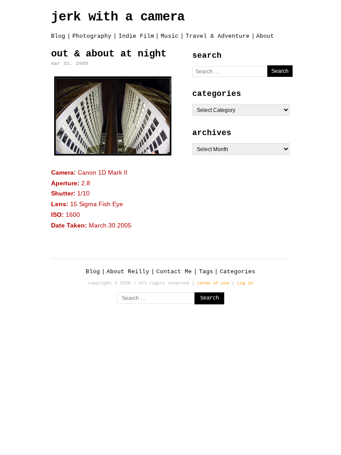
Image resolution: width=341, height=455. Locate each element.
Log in (245, 283)
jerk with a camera (118, 17)
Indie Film (136, 36)
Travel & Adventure (218, 36)
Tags (206, 271)
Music (169, 36)
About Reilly (128, 271)
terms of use (213, 283)
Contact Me (174, 271)
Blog (58, 36)
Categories (237, 271)
